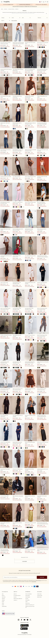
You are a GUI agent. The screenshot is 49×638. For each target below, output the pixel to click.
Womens (5, 9)
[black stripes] (13, 314)
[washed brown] (27, 260)
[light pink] (33, 75)
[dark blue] (39, 234)
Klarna (3, 603)
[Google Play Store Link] (24, 625)
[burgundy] (27, 48)
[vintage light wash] (15, 48)
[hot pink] (13, 448)
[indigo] (1, 102)
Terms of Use (27, 603)
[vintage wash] (1, 48)
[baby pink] (1, 421)
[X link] (30, 619)
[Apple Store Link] (24, 628)
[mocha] (25, 75)
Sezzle (3, 604)
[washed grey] (2, 48)
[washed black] (16, 528)
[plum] (16, 207)
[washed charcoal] (6, 102)
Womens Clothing (11, 9)
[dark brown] (39, 367)
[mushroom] (2, 102)
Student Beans (4, 606)
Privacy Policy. (34, 581)
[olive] (2, 181)
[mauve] (15, 207)
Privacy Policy (27, 595)
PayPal (3, 601)
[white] (38, 208)
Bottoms (16, 9)
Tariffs (26, 601)
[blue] (39, 394)
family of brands (38, 580)
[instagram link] (18, 619)
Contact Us (15, 600)
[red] (1, 261)
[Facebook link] (21, 619)
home (2, 9)
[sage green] (25, 155)
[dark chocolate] (4, 102)
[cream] (25, 102)
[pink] (38, 47)
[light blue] (6, 181)
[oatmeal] (6, 421)
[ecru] (9, 75)
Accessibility (27, 600)
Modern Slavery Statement (18, 598)
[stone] (27, 128)
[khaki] (25, 48)
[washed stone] (25, 181)
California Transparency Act (29, 604)
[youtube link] (24, 619)
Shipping (3, 598)
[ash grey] (27, 75)
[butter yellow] (28, 394)
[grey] (6, 75)
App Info (26, 598)
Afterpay (3, 600)
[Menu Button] (1, 2)
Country (3, 610)
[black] (6, 48)
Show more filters (14, 20)
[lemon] (38, 474)
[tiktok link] (27, 619)
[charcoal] (28, 75)
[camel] (7, 261)
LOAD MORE (24, 561)
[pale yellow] (25, 475)
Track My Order (39, 595)
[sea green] (41, 155)
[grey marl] (42, 155)
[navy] (42, 47)
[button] (40, 2)
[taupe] (38, 75)
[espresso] (4, 474)
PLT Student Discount (17, 595)
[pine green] (13, 207)
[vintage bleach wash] (25, 448)
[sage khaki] (30, 75)
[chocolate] (13, 48)
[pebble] (2, 75)
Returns (3, 595)
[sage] (1, 75)
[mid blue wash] (4, 48)
